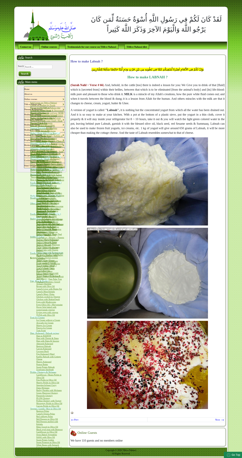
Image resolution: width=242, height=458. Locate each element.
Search (21, 66)
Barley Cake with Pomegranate (49, 252)
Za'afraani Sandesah (45, 369)
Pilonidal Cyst (42, 198)
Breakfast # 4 (42, 208)
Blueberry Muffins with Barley (49, 255)
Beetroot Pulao (42, 411)
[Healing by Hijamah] (43, 135)
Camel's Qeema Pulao (45, 414)
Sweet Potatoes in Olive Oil (48, 442)
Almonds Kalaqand (44, 343)
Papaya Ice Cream (44, 328)
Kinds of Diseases (38, 113)
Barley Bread (42, 161)
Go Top (236, 454)
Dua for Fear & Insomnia (41, 123)
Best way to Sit (42, 131)
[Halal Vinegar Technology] (48, 165)
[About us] (33, 94)
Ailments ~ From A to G (40, 149)
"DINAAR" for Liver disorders (43, 156)
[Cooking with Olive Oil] (46, 160)
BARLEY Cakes (37, 237)
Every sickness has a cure (41, 118)
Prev (76, 419)
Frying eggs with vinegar (47, 312)
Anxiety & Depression (46, 151)
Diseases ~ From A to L (40, 143)
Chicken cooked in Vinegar (48, 296)
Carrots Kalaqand (43, 349)
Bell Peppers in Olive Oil (47, 419)
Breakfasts (34, 198)
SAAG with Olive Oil (45, 437)
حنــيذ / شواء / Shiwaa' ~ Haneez (50, 237)
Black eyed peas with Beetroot (49, 429)
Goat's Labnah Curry (45, 268)
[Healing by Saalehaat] (43, 119)
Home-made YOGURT (46, 263)
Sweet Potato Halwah (45, 367)
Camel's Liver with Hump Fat (49, 289)
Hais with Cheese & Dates (47, 338)
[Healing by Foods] (41, 125)
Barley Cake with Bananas (47, 239)
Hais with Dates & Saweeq (47, 341)
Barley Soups (36, 219)
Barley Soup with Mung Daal (49, 234)
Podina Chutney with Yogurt (48, 401)
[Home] (30, 89)
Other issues (35, 203)
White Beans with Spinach (47, 445)
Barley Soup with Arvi (46, 226)
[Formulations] (37, 150)
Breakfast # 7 (42, 216)
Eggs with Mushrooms (46, 302)
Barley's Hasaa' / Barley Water (49, 164)
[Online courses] (38, 99)
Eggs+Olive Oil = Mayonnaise (49, 304)
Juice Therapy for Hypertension (50, 177)
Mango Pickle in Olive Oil (47, 382)
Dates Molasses (42, 388)
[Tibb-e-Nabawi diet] (42, 104)
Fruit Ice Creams (37, 317)
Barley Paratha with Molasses (49, 390)
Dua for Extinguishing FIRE (42, 125)
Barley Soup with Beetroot (47, 224)
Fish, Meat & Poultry (39, 281)
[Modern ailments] (40, 145)
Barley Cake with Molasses (48, 247)
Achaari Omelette (43, 284)
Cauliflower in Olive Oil (46, 432)
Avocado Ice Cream (45, 323)
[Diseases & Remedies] (43, 109)
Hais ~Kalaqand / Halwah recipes (44, 333)
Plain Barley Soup (44, 221)
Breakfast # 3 (42, 206)
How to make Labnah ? (46, 265)
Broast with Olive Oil (45, 286)
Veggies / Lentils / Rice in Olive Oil (45, 408)
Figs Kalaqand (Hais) (45, 354)
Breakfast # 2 (42, 203)
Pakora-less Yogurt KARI (47, 273)
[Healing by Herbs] (40, 130)
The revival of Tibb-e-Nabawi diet (45, 108)
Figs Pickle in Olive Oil (46, 380)
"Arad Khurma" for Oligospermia (44, 154)
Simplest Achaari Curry (46, 385)
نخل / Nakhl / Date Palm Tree (49, 279)
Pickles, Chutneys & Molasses (43, 372)
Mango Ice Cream (44, 325)
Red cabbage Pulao (44, 416)
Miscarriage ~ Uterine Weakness (50, 195)
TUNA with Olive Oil (45, 315)
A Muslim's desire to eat (40, 110)
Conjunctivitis (42, 146)
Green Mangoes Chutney (47, 393)
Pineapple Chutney (44, 395)
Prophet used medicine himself (43, 115)
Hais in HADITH (43, 336)
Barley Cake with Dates (46, 242)
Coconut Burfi (42, 351)
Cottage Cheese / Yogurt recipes (44, 258)
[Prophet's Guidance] (42, 140)
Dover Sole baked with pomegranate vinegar (46, 308)
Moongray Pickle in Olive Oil (49, 403)
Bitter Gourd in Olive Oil (47, 427)
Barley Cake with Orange (47, 250)
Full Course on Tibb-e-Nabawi (43, 103)
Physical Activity (43, 219)
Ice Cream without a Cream (48, 320)
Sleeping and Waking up (47, 232)
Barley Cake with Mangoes (48, 244)
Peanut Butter (42, 364)
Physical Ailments (38, 121)
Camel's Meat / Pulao (45, 294)
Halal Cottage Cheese (45, 260)
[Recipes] (32, 155)
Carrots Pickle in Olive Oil (47, 406)
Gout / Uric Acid (43, 182)
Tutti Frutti (41, 330)
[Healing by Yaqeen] (42, 114)
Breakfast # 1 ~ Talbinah (47, 200)
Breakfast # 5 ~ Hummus (47, 211)
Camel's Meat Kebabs (45, 291)
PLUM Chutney (43, 398)
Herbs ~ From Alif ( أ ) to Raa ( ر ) (45, 133)
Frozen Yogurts (43, 271)
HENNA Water (42, 169)
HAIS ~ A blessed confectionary (50, 167)
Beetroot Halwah (43, 346)
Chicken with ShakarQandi (48, 299)
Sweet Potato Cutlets (45, 440)
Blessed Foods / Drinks (40, 159)
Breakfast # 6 (42, 213)
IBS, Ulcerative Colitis (46, 190)
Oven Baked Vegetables (46, 434)
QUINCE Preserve (44, 185)
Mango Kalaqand (43, 362)
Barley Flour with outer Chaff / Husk (46, 121)
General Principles (38, 128)
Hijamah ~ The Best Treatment (43, 138)
